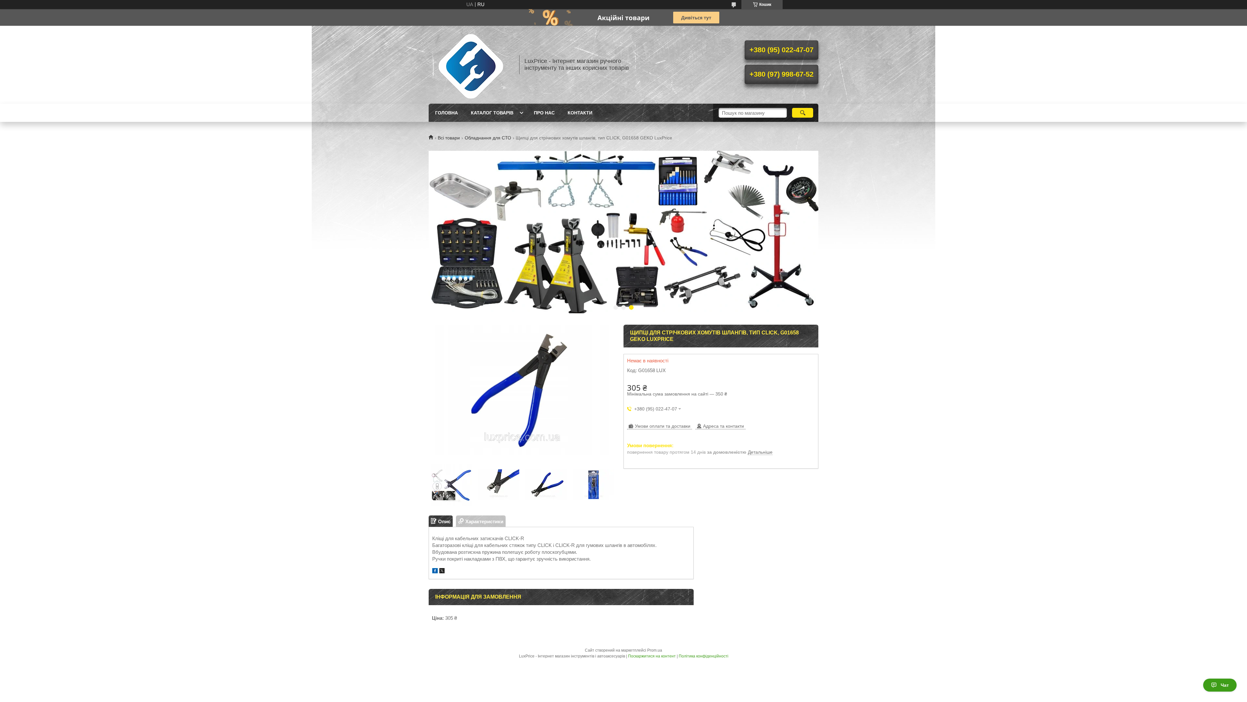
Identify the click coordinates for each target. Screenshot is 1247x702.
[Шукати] (802, 113)
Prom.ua (654, 650)
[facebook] (435, 571)
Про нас (544, 112)
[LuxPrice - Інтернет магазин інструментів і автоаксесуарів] (471, 65)
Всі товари (449, 137)
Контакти (580, 112)
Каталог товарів (492, 112)
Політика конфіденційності (703, 656)
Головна (446, 112)
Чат (1225, 685)
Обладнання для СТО (488, 137)
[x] (442, 571)
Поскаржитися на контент (652, 656)
